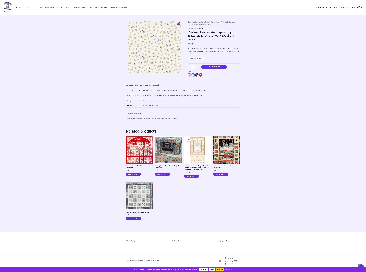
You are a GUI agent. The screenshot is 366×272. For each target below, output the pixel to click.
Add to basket (214, 67)
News (97, 8)
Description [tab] (130, 85)
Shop (41, 8)
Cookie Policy (176, 241)
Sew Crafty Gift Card (323, 7)
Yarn (84, 8)
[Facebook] (193, 75)
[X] (197, 75)
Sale (90, 8)
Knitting (68, 8)
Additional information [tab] (143, 85)
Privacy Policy (130, 241)
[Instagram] (189, 75)
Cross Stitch (49, 8)
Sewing (77, 8)
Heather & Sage (203, 22)
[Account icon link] (362, 7)
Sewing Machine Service (118, 8)
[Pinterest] (200, 75)
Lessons (104, 8)
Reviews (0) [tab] (156, 85)
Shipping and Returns (224, 241)
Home (189, 22)
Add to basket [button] (133, 174)
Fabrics (59, 8)
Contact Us (344, 7)
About (335, 7)
